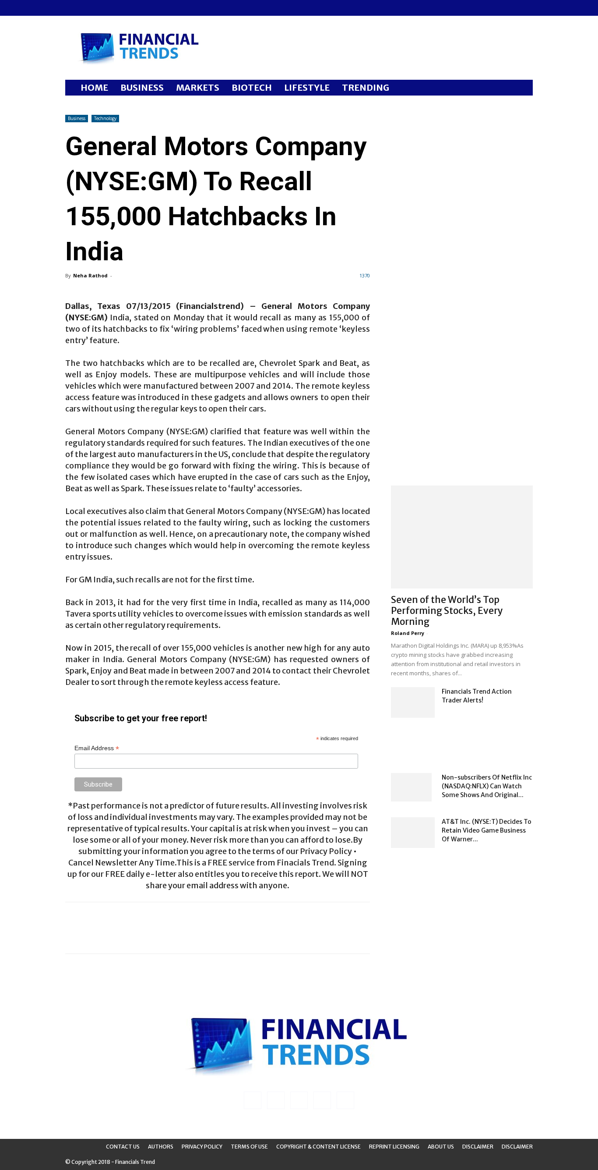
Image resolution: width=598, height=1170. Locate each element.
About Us (441, 1146)
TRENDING (365, 87)
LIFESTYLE (307, 87)
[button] (522, 88)
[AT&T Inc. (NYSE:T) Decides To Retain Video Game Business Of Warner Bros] (413, 832)
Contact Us (123, 1146)
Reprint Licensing (394, 1146)
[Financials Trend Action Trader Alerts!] (413, 702)
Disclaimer (477, 1146)
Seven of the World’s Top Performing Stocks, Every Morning (447, 611)
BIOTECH (252, 87)
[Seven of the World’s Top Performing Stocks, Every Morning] (462, 537)
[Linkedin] (86, 8)
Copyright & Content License (318, 1146)
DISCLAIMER (517, 1146)
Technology (105, 118)
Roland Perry (407, 633)
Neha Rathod (90, 275)
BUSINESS (142, 87)
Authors (160, 1146)
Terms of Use (249, 1146)
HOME (94, 87)
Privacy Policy (202, 1146)
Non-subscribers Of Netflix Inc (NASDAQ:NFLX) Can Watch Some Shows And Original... (487, 786)
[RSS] (100, 8)
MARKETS (197, 87)
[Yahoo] (129, 8)
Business (76, 118)
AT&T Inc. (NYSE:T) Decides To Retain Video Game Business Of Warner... (486, 830)
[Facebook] (71, 8)
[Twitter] (115, 8)
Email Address (96, 748)
